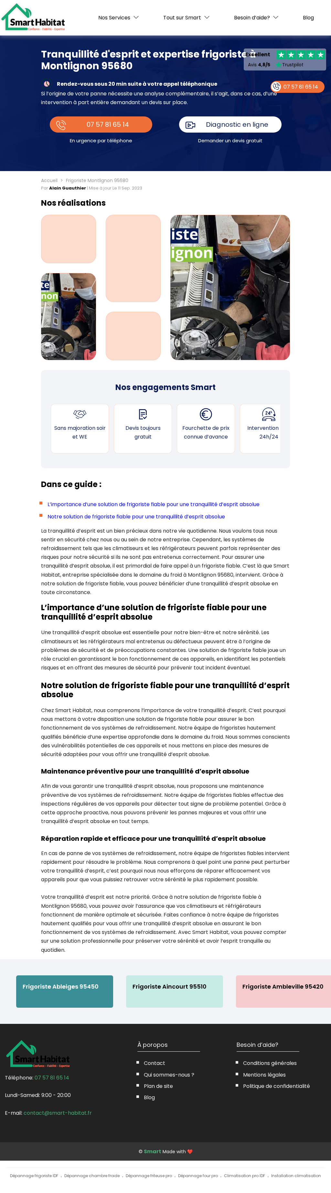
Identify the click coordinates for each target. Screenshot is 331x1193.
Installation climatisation (296, 1175)
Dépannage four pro (198, 1175)
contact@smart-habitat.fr (58, 1113)
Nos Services (114, 17)
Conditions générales (270, 1063)
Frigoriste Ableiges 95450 (61, 986)
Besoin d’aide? (252, 17)
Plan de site (158, 1086)
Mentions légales (264, 1075)
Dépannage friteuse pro (149, 1175)
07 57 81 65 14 (108, 124)
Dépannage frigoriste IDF (34, 1175)
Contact (154, 1063)
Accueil (49, 180)
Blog (308, 17)
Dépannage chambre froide (92, 1175)
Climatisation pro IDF (244, 1175)
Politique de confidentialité (276, 1086)
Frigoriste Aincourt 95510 (170, 986)
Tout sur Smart (182, 17)
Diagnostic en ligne (237, 124)
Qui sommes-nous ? (169, 1075)
